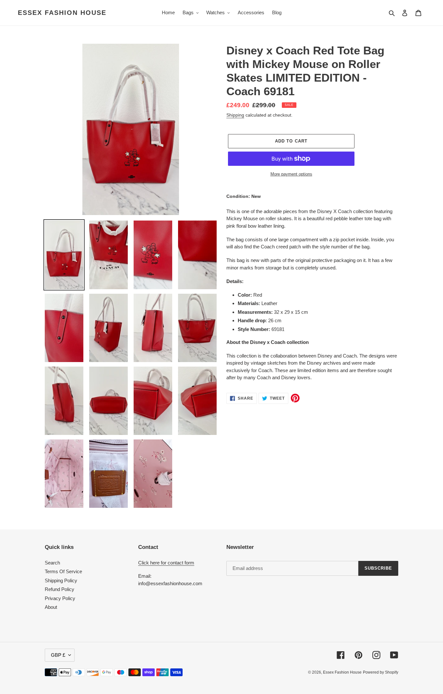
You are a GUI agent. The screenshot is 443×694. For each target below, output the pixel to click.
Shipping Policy (61, 580)
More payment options (291, 174)
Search (52, 562)
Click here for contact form (166, 562)
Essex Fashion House (62, 12)
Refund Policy (59, 589)
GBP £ (58, 655)
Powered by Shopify (380, 672)
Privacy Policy (60, 598)
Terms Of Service (63, 571)
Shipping (235, 115)
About (51, 607)
